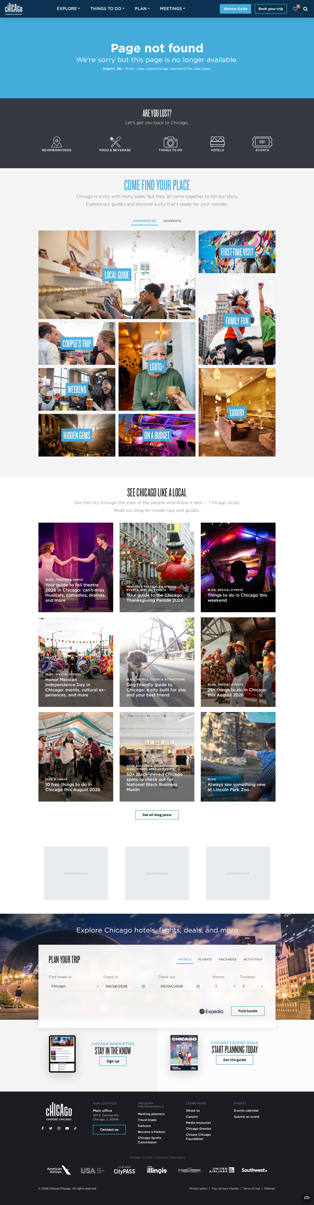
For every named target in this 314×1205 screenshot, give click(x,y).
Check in (110, 977)
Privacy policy (198, 1188)
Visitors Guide (235, 8)
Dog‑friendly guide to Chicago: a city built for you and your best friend (156, 689)
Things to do (170, 150)
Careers (192, 1116)
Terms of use (251, 1188)
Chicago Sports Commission (149, 1140)
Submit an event (246, 1116)
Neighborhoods (57, 150)
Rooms (218, 977)
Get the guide (234, 1059)
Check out (166, 977)
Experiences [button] (144, 221)
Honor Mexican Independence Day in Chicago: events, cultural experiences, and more (75, 687)
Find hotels (247, 1011)
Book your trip (270, 8)
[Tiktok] (75, 1128)
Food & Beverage (115, 150)
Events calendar (246, 1110)
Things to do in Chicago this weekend (237, 598)
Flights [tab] (205, 959)
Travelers (247, 977)
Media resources (198, 1122)
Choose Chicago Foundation (198, 1137)
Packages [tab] (227, 959)
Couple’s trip (77, 343)
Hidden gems (76, 435)
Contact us (109, 1129)
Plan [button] (141, 8)
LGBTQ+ (157, 366)
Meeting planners (151, 1114)
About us (193, 1110)
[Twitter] (50, 1128)
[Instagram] (59, 1128)
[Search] (306, 9)
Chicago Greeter (198, 1128)
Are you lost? (157, 112)
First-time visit (237, 251)
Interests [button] (172, 221)
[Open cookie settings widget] (307, 1198)
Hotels (217, 150)
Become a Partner (151, 1132)
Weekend (77, 389)
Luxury (237, 412)
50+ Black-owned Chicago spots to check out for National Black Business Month (154, 782)
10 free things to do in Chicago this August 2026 (72, 787)
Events (262, 150)
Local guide (117, 274)
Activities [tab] (252, 959)
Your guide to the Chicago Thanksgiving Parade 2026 (154, 598)
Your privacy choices (225, 1188)
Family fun (237, 320)
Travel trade (147, 1120)
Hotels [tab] (184, 959)
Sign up (113, 1061)
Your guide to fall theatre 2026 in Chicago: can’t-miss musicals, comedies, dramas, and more (75, 592)
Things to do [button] (105, 8)
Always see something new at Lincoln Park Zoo (237, 787)
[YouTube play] (67, 1128)
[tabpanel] (157, 996)
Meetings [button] (171, 8)
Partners (144, 1126)
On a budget (157, 435)
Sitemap (269, 1188)
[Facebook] (42, 1128)
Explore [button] (67, 8)
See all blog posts (157, 814)
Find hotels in (60, 977)
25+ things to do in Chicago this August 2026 (237, 692)
